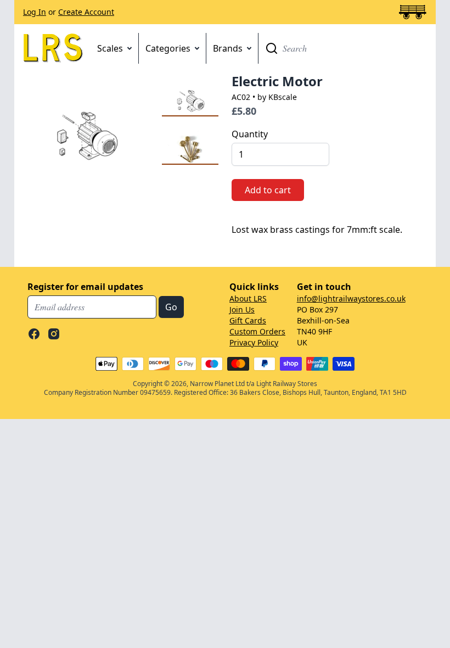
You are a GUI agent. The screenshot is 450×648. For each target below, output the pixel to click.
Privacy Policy (253, 342)
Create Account (86, 12)
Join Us (242, 309)
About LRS (248, 298)
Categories (167, 48)
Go (272, 48)
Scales (110, 48)
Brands (228, 48)
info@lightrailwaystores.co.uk (351, 298)
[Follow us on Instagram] (53, 333)
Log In (34, 12)
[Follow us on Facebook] (34, 333)
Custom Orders (257, 331)
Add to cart (268, 190)
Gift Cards (247, 320)
